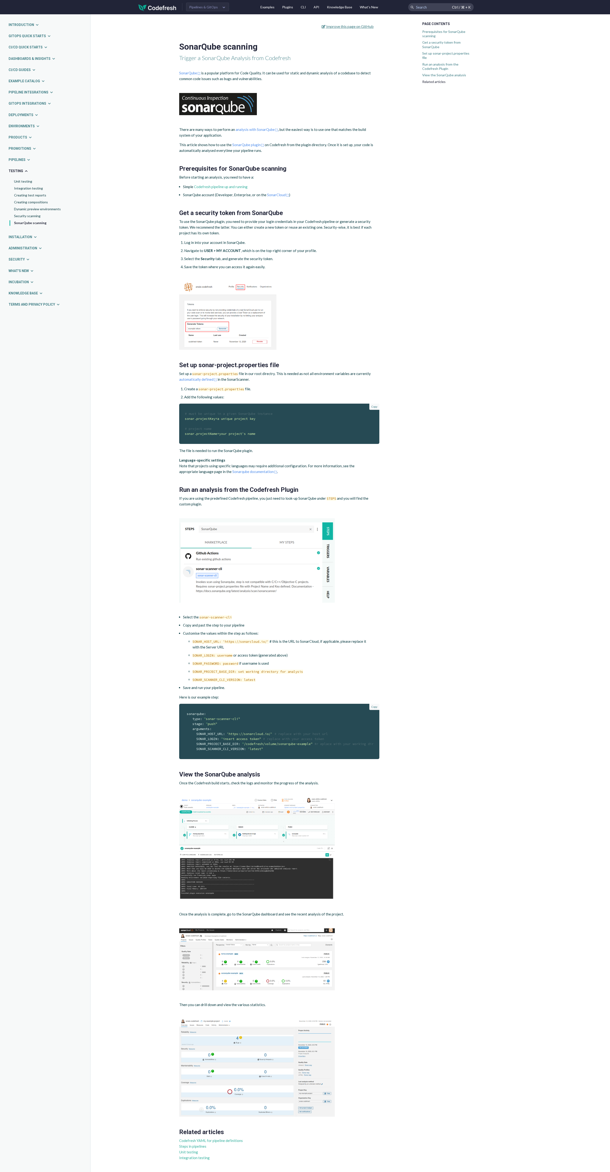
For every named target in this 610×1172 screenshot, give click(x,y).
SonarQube (188, 73)
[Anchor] (289, 168)
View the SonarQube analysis (444, 75)
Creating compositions (31, 202)
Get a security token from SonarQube (441, 44)
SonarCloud (276, 195)
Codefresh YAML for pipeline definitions (211, 1140)
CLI (303, 7)
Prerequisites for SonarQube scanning (443, 34)
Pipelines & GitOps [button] (203, 7)
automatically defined (196, 379)
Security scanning (27, 216)
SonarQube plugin (246, 145)
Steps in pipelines (192, 1146)
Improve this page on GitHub (349, 26)
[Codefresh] (157, 7)
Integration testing (28, 188)
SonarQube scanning (30, 223)
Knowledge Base (339, 7)
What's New (369, 7)
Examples (267, 7)
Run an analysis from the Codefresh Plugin (440, 66)
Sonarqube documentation (253, 471)
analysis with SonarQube (255, 129)
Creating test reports (30, 195)
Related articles (434, 82)
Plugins (287, 7)
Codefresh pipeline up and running (221, 187)
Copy (374, 406)
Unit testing (23, 181)
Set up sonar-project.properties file (445, 55)
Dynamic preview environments (37, 209)
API (316, 7)
